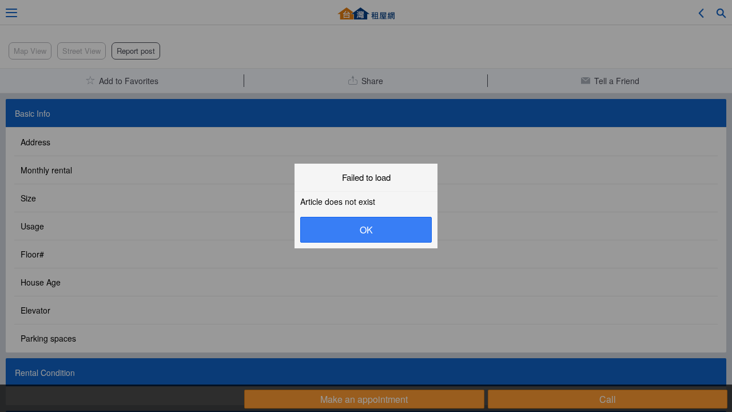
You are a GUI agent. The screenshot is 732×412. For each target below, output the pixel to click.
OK (366, 229)
